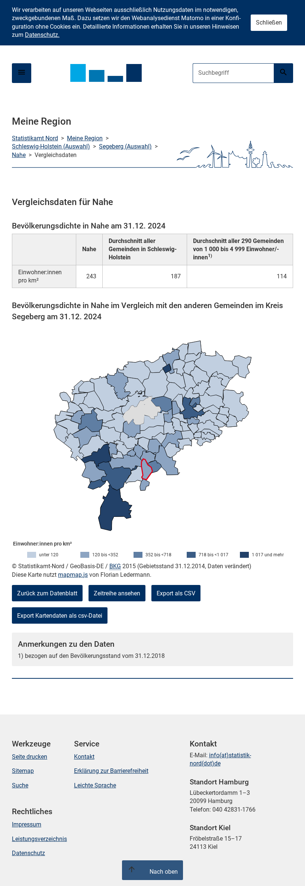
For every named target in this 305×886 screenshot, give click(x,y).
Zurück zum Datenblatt (47, 593)
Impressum (26, 824)
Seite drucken (29, 756)
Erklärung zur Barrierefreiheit (111, 770)
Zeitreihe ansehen (117, 593)
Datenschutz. (42, 34)
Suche (20, 785)
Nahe (19, 155)
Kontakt (84, 756)
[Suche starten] (283, 73)
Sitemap (23, 770)
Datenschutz (28, 853)
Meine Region (85, 138)
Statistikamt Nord (35, 138)
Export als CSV (176, 593)
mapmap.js (73, 574)
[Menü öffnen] (21, 73)
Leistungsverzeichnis (39, 838)
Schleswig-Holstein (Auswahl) (51, 146)
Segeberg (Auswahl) (125, 146)
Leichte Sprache (95, 785)
